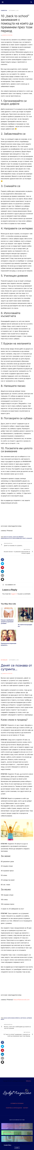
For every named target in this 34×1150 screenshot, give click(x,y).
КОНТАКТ (25, 1107)
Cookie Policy (7, 1145)
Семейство (4, 10)
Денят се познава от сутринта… (16, 667)
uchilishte (29, 538)
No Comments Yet (10, 584)
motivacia (23, 1018)
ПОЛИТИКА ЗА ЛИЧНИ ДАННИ (14, 1107)
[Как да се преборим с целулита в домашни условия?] (8, 613)
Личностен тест (8, 1132)
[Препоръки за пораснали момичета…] (8, 635)
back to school (8, 536)
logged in (14, 594)
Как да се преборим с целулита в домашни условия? (7, 621)
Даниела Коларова (7, 35)
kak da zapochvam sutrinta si (12, 1018)
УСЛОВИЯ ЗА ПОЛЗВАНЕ (17, 1103)
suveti (24, 538)
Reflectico (28, 1081)
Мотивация (4, 659)
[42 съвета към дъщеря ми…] (25, 615)
